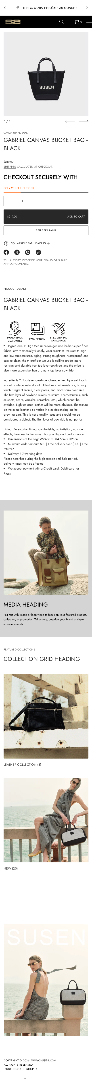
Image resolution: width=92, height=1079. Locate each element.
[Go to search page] (62, 22)
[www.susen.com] (12, 22)
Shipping (10, 167)
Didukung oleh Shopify (21, 1069)
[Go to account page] (69, 23)
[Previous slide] (5, 8)
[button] (62, 22)
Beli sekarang (46, 230)
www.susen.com (16, 133)
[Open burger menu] (89, 22)
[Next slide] (83, 121)
